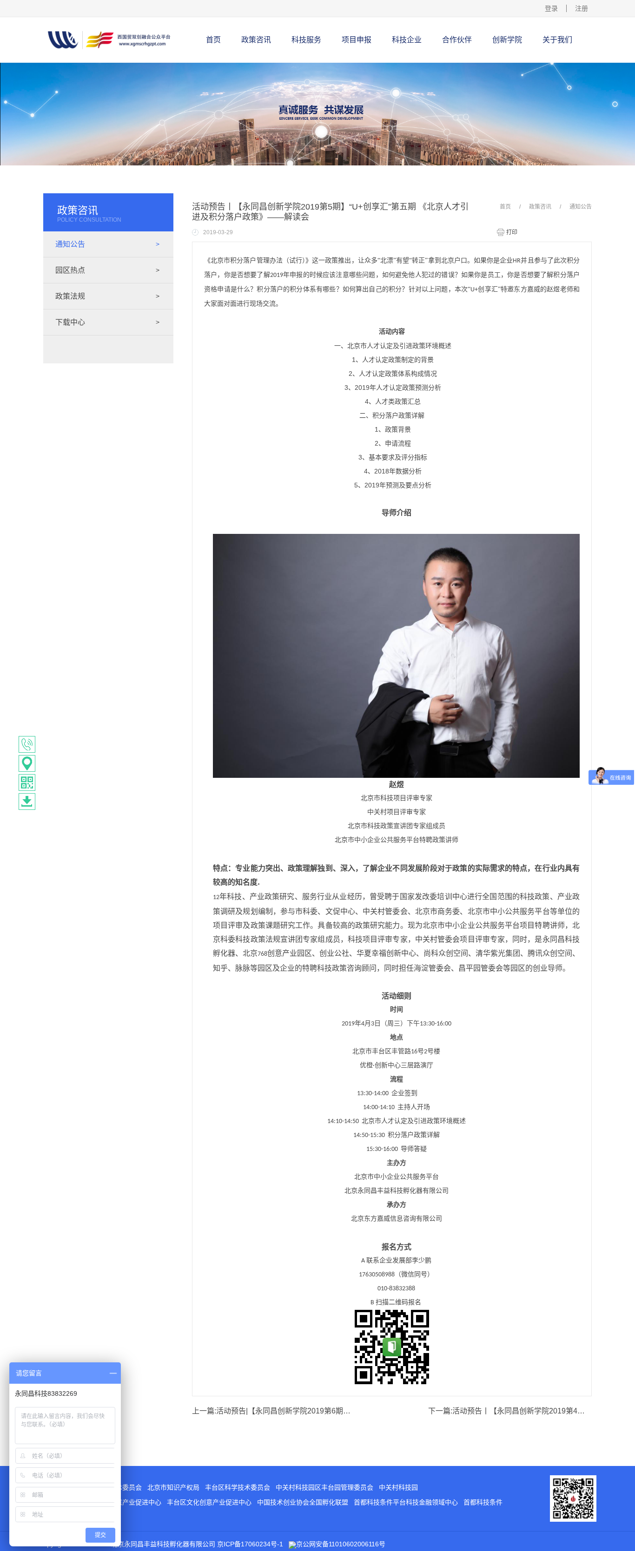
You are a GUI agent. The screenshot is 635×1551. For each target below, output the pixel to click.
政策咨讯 (540, 207)
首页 (213, 40)
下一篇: (510, 1411)
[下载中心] (27, 801)
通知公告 (580, 207)
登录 (551, 8)
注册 (581, 8)
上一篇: (274, 1411)
